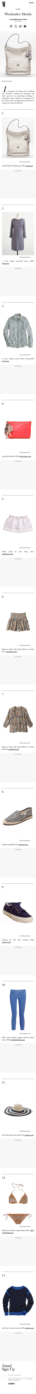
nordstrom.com (11, 652)
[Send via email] (24, 26)
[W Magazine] (4, 4)
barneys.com (6, 942)
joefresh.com (29, 1135)
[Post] (15, 26)
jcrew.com (5, 263)
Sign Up (8, 1367)
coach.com (29, 166)
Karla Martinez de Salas (19, 19)
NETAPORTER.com (18, 1040)
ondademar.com (7, 554)
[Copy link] (20, 26)
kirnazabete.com (25, 456)
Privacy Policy (16, 1379)
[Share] (11, 26)
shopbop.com (23, 845)
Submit (11, 1383)
